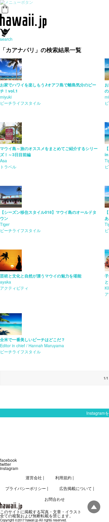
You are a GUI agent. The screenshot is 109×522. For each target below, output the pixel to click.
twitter (5, 464)
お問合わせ (54, 499)
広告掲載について (75, 488)
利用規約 (63, 477)
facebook (8, 460)
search (6, 39)
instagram (9, 468)
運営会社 (34, 477)
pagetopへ (93, 506)
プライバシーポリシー (25, 488)
